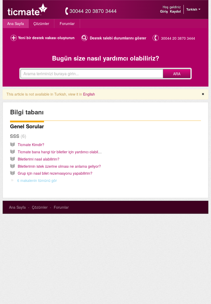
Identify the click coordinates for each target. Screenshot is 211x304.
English (89, 94)
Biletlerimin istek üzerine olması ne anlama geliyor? (59, 166)
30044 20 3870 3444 (93, 11)
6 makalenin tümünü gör (37, 180)
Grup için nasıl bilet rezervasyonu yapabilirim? (55, 173)
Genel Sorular (27, 126)
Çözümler (41, 23)
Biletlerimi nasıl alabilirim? (38, 159)
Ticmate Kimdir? (31, 144)
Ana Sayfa (15, 23)
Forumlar (67, 23)
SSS (17, 135)
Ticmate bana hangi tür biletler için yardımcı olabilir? (60, 151)
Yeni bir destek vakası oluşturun (46, 37)
